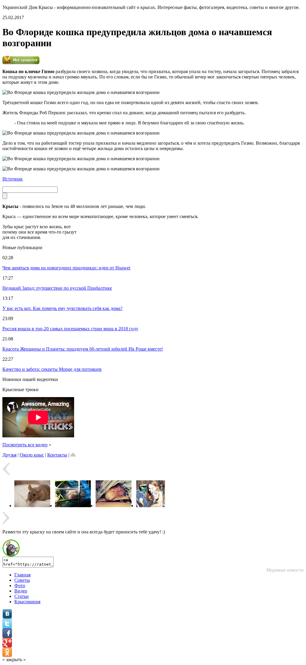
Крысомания (27, 601)
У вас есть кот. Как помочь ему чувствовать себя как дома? (62, 308)
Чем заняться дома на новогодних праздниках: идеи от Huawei (66, 267)
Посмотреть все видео (25, 444)
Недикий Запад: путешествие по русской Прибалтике (57, 288)
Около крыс (32, 454)
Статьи (21, 596)
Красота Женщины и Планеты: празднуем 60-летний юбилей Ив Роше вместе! (82, 348)
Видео (20, 590)
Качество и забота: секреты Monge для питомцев (52, 369)
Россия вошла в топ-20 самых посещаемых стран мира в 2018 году (70, 328)
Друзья (9, 454)
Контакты (57, 454)
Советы (22, 580)
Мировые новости (285, 570)
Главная (22, 574)
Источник (12, 178)
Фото (19, 585)
